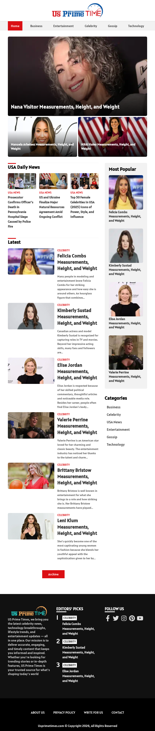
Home (15, 26)
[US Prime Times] (77, 10)
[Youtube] (140, 618)
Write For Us (93, 712)
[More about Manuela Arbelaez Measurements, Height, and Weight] (42, 137)
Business (36, 26)
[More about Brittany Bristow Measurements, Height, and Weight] (31, 476)
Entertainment (63, 26)
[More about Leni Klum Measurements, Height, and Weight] (31, 526)
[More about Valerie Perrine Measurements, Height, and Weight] (31, 425)
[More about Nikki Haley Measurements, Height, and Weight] (112, 137)
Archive (53, 574)
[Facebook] (108, 618)
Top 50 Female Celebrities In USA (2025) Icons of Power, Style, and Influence (82, 207)
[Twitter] (116, 618)
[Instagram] (124, 618)
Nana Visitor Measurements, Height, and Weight (65, 106)
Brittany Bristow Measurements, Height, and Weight (77, 476)
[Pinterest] (132, 618)
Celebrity (91, 26)
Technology (136, 26)
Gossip (112, 26)
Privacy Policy (64, 712)
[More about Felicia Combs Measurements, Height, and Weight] (31, 261)
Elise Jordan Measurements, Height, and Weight (77, 371)
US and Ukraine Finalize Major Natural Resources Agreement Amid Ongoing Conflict (51, 207)
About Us (38, 712)
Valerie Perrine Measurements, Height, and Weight (77, 425)
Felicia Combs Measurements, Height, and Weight (77, 262)
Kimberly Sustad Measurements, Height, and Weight (77, 316)
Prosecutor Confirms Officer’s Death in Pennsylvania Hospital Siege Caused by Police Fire (20, 211)
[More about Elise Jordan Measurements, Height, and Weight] (31, 371)
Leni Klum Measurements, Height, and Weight (77, 526)
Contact (118, 712)
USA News (114, 422)
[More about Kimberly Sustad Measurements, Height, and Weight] (31, 316)
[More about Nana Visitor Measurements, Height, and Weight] (77, 76)
